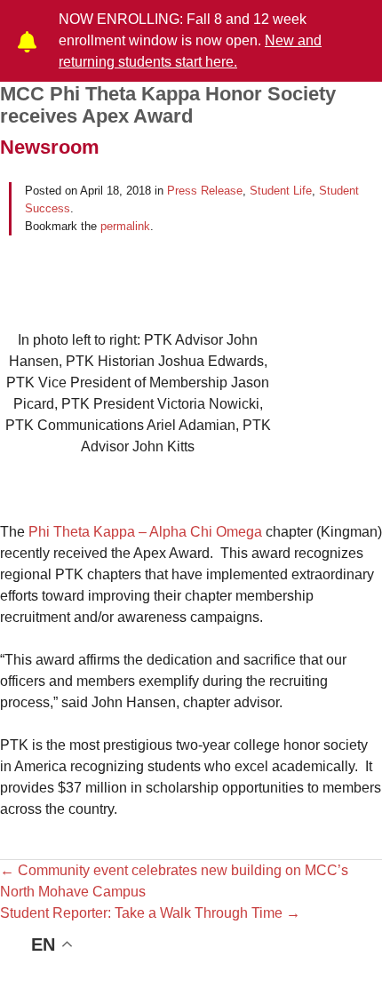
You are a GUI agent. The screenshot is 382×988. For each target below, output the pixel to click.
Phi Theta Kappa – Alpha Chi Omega (145, 531)
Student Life (281, 190)
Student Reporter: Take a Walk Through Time (150, 912)
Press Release (205, 190)
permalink (125, 226)
